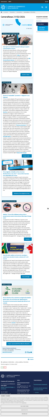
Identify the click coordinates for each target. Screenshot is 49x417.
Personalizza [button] (24, 413)
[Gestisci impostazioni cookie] (48, 208)
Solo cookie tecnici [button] (25, 406)
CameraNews (19, 12)
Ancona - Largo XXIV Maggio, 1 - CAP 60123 (8, 388)
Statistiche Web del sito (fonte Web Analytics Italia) (40, 388)
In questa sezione (42, 16)
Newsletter (12, 12)
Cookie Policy (24, 402)
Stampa (31, 359)
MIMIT (9, 1)
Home (1, 12)
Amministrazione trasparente (40, 384)
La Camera (5, 12)
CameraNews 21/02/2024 (42, 28)
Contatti (37, 392)
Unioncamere (4, 1)
